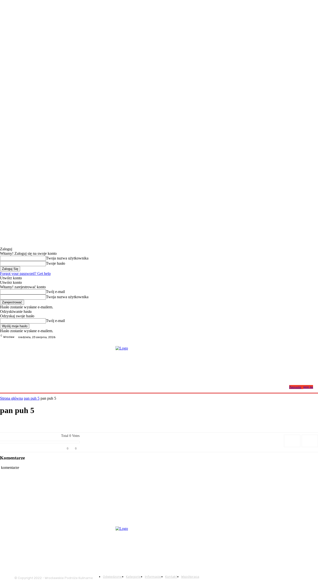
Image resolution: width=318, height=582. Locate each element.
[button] (283, 386)
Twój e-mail (55, 292)
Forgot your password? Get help (25, 273)
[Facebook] (303, 337)
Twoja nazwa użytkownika (67, 258)
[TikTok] (315, 337)
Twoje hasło (55, 263)
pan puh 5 (32, 398)
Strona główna (11, 398)
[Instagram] (309, 337)
